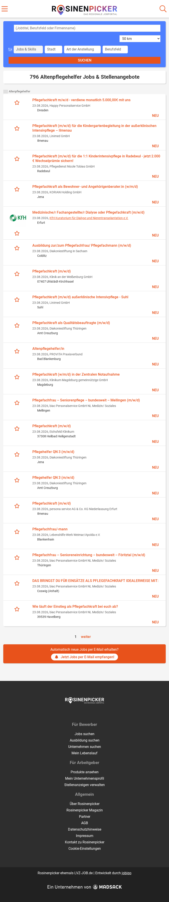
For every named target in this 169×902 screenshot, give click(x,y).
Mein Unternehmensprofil (84, 778)
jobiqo (126, 873)
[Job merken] (18, 102)
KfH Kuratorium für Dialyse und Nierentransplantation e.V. (89, 218)
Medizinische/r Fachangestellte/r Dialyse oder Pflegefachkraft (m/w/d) (88, 212)
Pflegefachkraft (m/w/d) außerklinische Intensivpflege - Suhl (80, 297)
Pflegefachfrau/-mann (50, 529)
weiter (86, 637)
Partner (84, 816)
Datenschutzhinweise (84, 829)
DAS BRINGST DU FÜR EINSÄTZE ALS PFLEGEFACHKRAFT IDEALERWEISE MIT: (95, 581)
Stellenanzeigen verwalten (84, 785)
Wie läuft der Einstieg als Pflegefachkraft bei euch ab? (75, 606)
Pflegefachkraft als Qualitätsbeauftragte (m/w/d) (71, 323)
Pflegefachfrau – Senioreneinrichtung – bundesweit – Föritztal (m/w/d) (88, 555)
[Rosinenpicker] (84, 9)
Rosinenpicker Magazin (84, 810)
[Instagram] (88, 712)
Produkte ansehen (85, 772)
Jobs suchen (84, 734)
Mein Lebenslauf (84, 753)
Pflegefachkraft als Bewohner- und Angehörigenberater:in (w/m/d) (85, 186)
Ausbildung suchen (84, 740)
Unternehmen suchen (84, 747)
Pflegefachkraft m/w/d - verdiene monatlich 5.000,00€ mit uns (81, 100)
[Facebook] (81, 712)
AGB (84, 823)
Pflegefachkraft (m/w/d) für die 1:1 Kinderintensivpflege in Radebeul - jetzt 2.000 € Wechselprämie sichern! (96, 158)
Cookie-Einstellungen (84, 848)
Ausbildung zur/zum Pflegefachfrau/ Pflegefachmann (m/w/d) (81, 245)
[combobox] (87, 28)
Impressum (84, 836)
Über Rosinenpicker (84, 804)
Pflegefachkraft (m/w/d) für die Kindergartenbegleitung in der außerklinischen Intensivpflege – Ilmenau (94, 128)
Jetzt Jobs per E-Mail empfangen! (87, 657)
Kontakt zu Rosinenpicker (84, 842)
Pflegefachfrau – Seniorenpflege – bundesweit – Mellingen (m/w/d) (86, 400)
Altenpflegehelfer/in (48, 349)
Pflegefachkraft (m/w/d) (51, 271)
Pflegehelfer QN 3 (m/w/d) (53, 452)
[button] (11, 49)
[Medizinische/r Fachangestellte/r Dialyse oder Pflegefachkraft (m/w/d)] (18, 218)
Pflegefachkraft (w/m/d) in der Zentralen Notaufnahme (76, 374)
